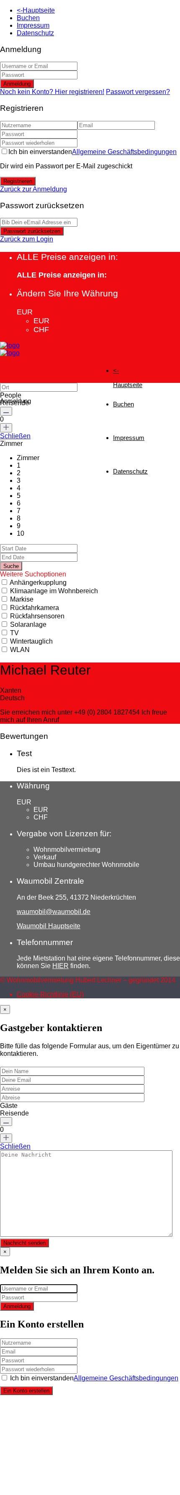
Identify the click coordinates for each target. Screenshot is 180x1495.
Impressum (33, 25)
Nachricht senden (24, 1243)
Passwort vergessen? (138, 91)
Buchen (28, 17)
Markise (21, 599)
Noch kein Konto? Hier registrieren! (52, 91)
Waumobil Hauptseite (48, 925)
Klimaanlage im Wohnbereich (54, 590)
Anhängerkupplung (38, 582)
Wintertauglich (31, 641)
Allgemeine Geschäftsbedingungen (124, 151)
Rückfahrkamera (34, 607)
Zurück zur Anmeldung (33, 189)
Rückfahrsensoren (37, 616)
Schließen (15, 436)
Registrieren (17, 181)
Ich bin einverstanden (92, 151)
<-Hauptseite (36, 10)
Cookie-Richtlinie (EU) (50, 994)
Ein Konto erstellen (26, 1391)
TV (14, 632)
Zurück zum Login (26, 239)
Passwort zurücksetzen (31, 231)
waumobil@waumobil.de (53, 911)
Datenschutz (35, 33)
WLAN (20, 649)
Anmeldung (17, 84)
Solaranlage (28, 624)
